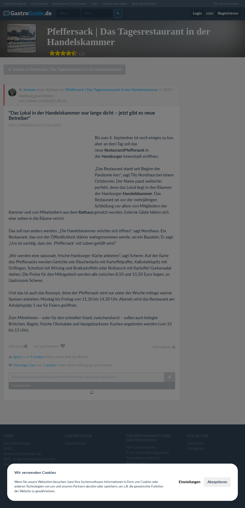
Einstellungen (189, 482)
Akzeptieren (217, 482)
